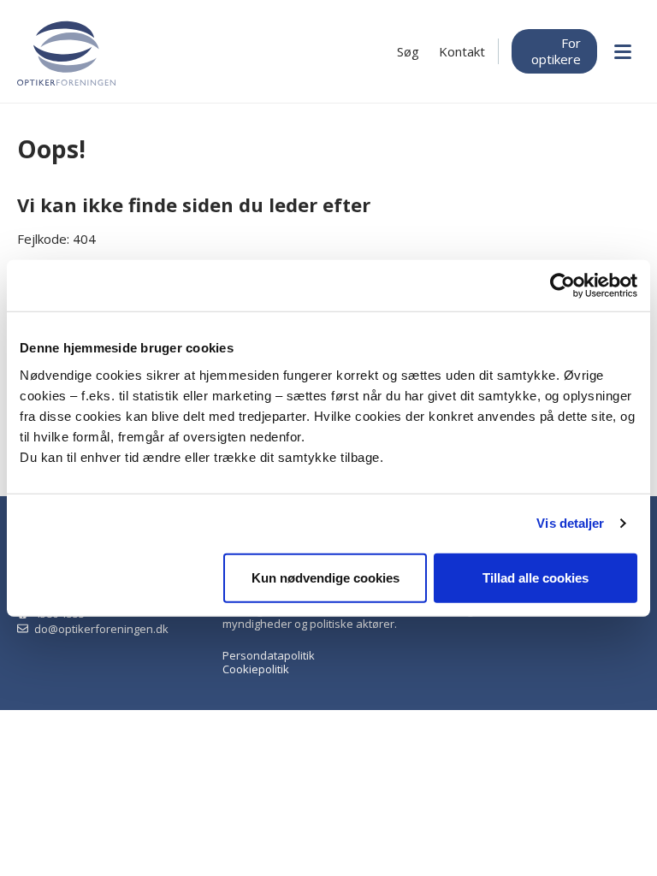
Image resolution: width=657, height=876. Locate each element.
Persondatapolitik (268, 655)
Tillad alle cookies (535, 577)
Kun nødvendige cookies (326, 577)
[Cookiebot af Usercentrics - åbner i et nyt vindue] (562, 286)
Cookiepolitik (255, 669)
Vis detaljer (570, 523)
